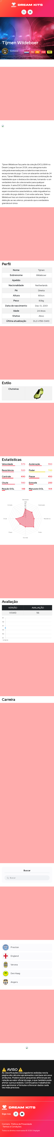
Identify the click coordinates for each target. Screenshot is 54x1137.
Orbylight (36, 1130)
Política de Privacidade (21, 1124)
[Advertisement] (27, 93)
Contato (6, 1124)
